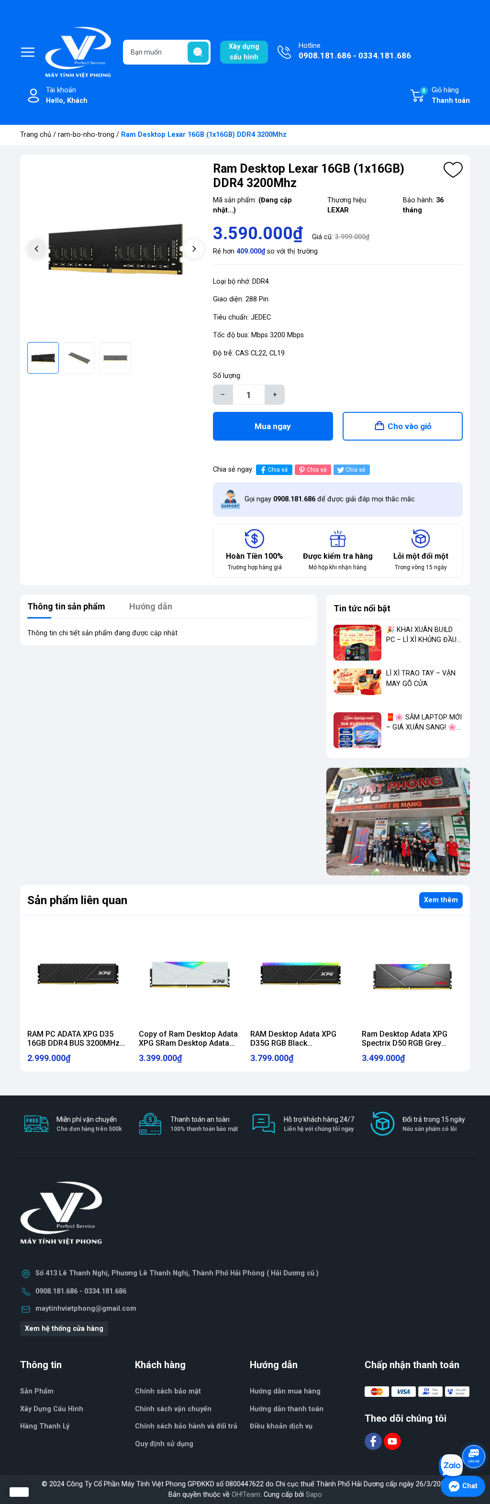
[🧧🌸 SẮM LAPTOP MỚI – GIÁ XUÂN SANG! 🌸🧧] (357, 730)
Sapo (314, 1495)
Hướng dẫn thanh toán (286, 1409)
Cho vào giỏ (410, 426)
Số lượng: (227, 376)
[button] (193, 248)
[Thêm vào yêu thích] (453, 169)
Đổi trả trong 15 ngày (433, 1124)
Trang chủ (35, 135)
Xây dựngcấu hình (244, 52)
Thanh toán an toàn (204, 1124)
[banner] (398, 821)
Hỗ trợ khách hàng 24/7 (319, 1124)
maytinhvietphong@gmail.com (85, 1309)
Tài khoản (67, 95)
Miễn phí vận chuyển (89, 1124)
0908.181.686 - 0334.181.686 (80, 1291)
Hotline (355, 51)
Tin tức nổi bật (362, 608)
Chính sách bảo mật (168, 1391)
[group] (115, 250)
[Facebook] (374, 1441)
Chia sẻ (278, 469)
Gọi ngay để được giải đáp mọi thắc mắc (330, 499)
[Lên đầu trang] (475, 1430)
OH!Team (246, 1495)
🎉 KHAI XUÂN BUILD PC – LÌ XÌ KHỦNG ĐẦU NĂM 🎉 (421, 640)
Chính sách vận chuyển (173, 1409)
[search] (198, 52)
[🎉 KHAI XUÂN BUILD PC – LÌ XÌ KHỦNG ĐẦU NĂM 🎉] (357, 643)
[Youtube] (392, 1441)
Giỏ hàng (446, 95)
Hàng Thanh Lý (44, 1426)
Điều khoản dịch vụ (281, 1426)
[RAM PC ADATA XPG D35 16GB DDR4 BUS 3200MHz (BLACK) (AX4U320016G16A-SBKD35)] (77, 974)
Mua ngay (273, 426)
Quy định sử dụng (164, 1444)
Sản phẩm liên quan (77, 900)
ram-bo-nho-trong (86, 135)
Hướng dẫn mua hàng (285, 1391)
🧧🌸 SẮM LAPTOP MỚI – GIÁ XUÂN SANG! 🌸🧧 (424, 727)
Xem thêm (441, 900)
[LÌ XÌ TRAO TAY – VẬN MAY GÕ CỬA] (357, 686)
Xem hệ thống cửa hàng (64, 1329)
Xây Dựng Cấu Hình (51, 1409)
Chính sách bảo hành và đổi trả (186, 1426)
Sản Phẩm (37, 1391)
